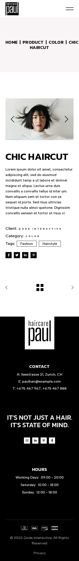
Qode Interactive (37, 538)
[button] (12, 119)
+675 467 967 (29, 388)
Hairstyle (50, 244)
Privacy (40, 553)
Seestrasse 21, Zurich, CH (41, 374)
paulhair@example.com (41, 381)
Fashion (26, 244)
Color (32, 236)
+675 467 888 (54, 388)
